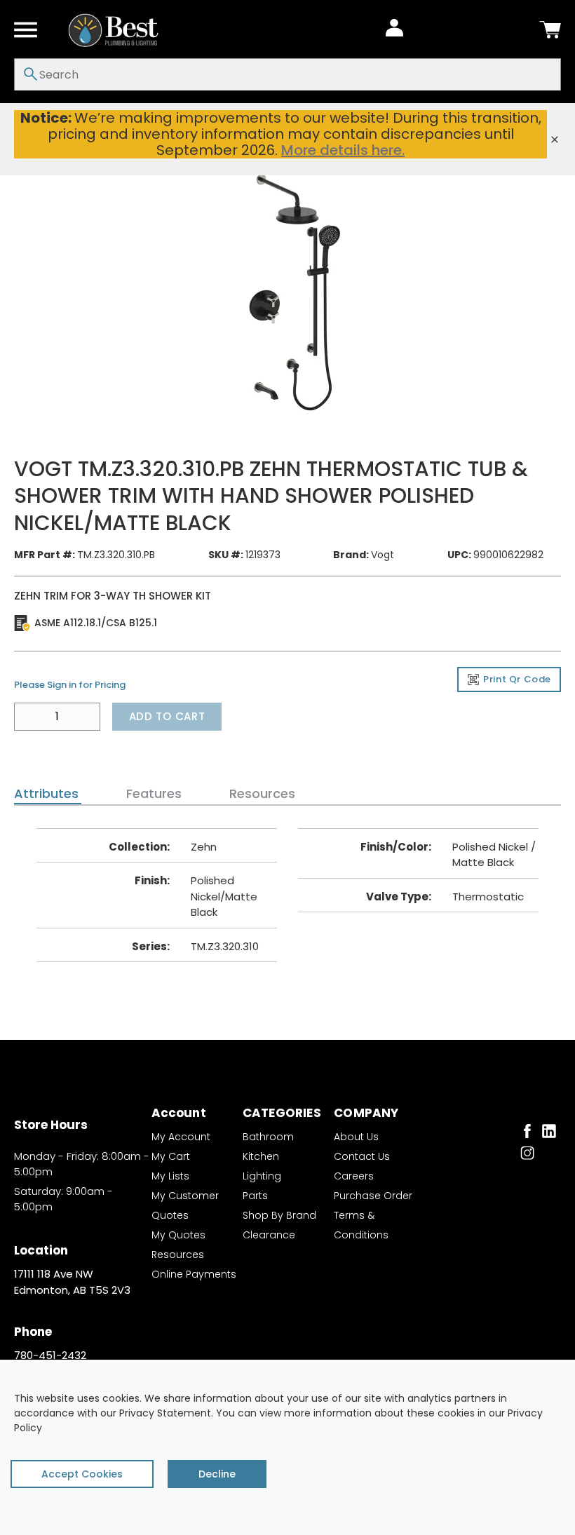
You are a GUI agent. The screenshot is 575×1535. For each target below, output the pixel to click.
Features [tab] (154, 794)
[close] (554, 139)
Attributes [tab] (46, 794)
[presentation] (47, 793)
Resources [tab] (262, 794)
